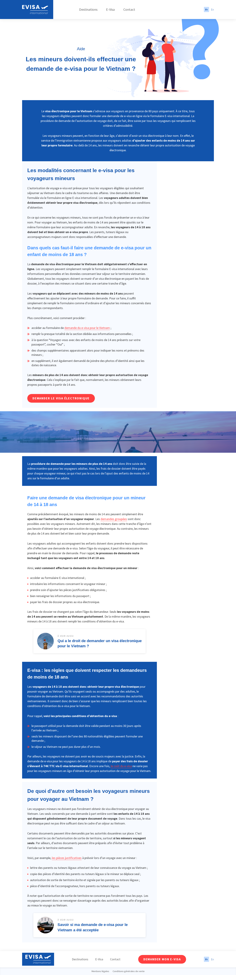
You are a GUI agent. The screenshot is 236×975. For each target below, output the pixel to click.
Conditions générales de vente (129, 971)
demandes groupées (114, 519)
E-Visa (110, 9)
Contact (129, 9)
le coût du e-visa (121, 766)
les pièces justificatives (67, 858)
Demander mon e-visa (162, 959)
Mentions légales (100, 971)
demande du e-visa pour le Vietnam (87, 328)
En (212, 9)
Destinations (88, 9)
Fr (206, 9)
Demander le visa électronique (61, 398)
